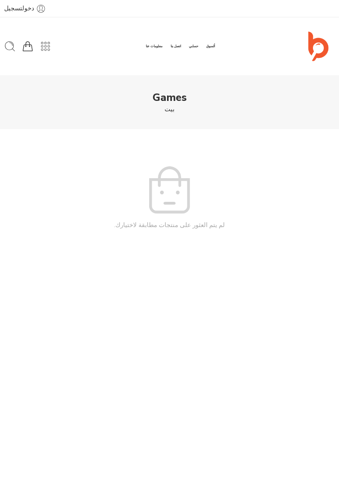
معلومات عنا (154, 46)
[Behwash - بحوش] (318, 46)
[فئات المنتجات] (45, 46)
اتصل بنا (176, 46)
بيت (169, 109)
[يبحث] (10, 46)
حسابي (193, 46)
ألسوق (210, 46)
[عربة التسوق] (27, 46)
